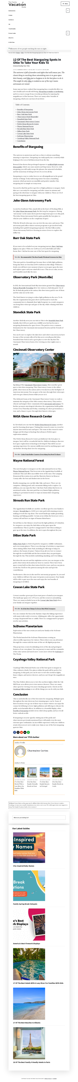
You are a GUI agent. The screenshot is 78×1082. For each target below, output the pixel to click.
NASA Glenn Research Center (28, 124)
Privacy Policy (48, 1078)
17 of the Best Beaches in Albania (26, 1022)
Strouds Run (24, 511)
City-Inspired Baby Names (23, 866)
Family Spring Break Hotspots (25, 904)
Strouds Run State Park (25, 129)
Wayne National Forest (25, 126)
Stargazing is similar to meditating (51, 91)
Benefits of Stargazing (25, 109)
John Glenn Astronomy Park (27, 112)
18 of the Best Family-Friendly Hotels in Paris (31, 1062)
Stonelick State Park (24, 119)
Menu (66, 3)
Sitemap (55, 1078)
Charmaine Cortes (38, 750)
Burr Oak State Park (24, 114)
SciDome (58, 652)
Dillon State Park (23, 131)
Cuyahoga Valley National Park (28, 138)
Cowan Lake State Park (25, 133)
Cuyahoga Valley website (21, 689)
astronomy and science (52, 404)
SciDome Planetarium (25, 136)
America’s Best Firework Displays (26, 943)
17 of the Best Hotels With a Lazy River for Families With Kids (38, 983)
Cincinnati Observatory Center (28, 121)
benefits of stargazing (20, 711)
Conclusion (21, 141)
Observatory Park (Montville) (27, 117)
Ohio (29, 78)
